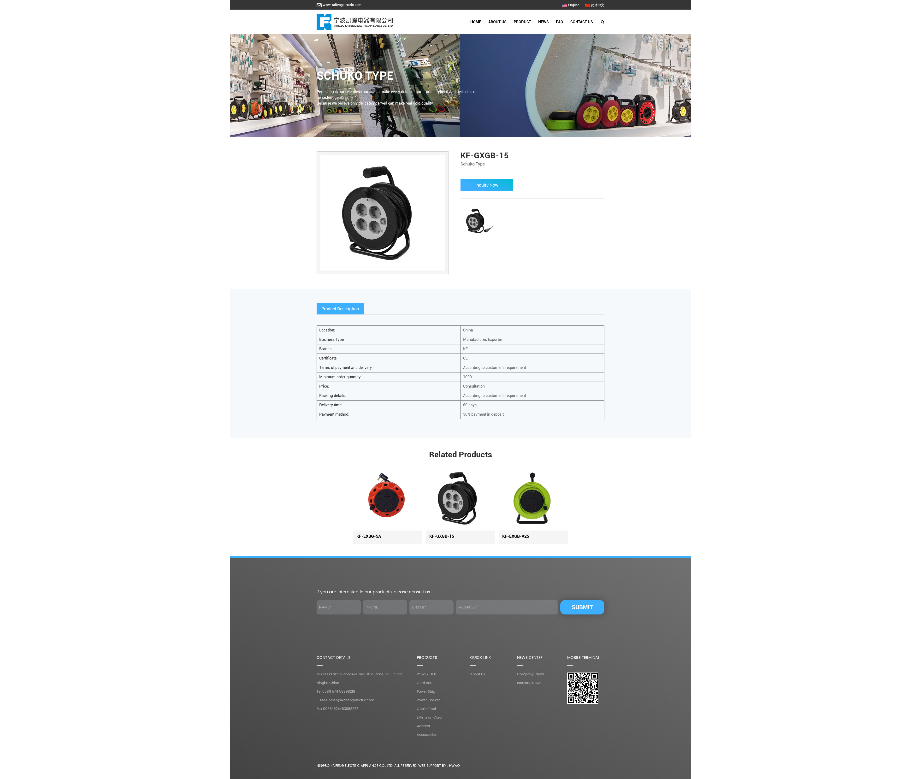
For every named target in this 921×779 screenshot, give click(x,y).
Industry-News (529, 683)
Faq (559, 22)
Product (522, 22)
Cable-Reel (426, 709)
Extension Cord (429, 717)
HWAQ (454, 765)
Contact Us (581, 22)
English (573, 5)
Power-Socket (530, 31)
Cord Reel (425, 683)
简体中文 (597, 5)
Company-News (530, 674)
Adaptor (423, 726)
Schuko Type (355, 76)
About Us (497, 22)
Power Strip (426, 691)
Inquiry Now (486, 185)
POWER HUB (426, 674)
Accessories (427, 735)
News (543, 22)
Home (475, 22)
